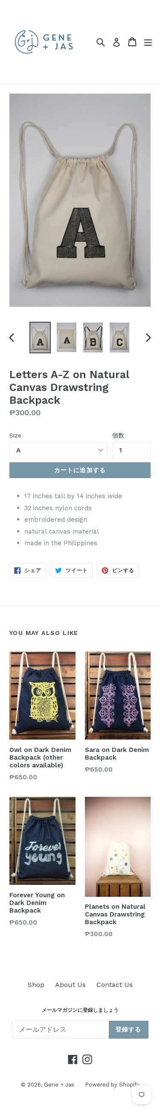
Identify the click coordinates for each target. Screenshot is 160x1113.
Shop (36, 985)
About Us (70, 985)
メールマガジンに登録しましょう (80, 1010)
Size (15, 435)
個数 (118, 435)
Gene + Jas (59, 1084)
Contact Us (114, 985)
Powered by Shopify (112, 1084)
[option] (40, 337)
